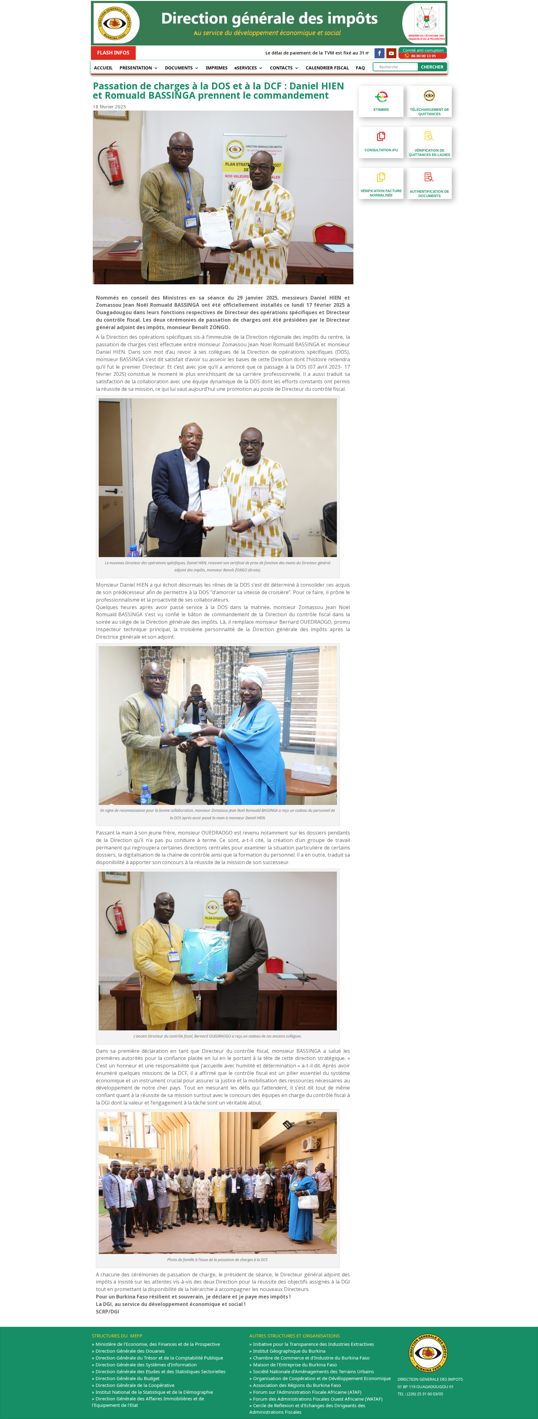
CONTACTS (281, 68)
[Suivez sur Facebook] (379, 53)
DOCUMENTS (179, 68)
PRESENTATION (136, 68)
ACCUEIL (103, 68)
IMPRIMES (217, 68)
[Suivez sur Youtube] (391, 53)
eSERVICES (245, 68)
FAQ (360, 68)
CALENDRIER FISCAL (327, 68)
